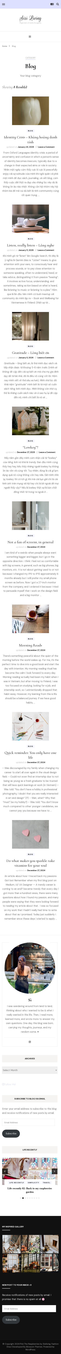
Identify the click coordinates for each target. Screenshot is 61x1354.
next (54, 1171)
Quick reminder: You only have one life (30, 755)
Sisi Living (31, 18)
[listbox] (29, 1179)
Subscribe (11, 1133)
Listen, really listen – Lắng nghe (30, 245)
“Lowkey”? (30, 447)
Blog (30, 131)
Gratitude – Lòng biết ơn (30, 352)
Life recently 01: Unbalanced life (30, 1188)
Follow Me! (10, 1084)
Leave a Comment (46, 147)
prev (5, 1171)
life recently (29, 1183)
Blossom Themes (34, 1346)
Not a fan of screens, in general (30, 542)
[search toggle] (57, 4)
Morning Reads (30, 645)
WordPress (30, 1349)
